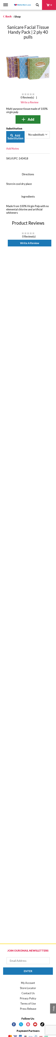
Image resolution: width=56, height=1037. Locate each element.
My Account (28, 982)
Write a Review (29, 243)
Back (8, 16)
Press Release (28, 1008)
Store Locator (28, 988)
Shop (17, 16)
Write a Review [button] (29, 102)
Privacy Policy (28, 998)
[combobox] (38, 134)
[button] (28, 119)
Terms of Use (28, 1003)
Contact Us (28, 993)
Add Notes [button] (12, 148)
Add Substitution (15, 137)
